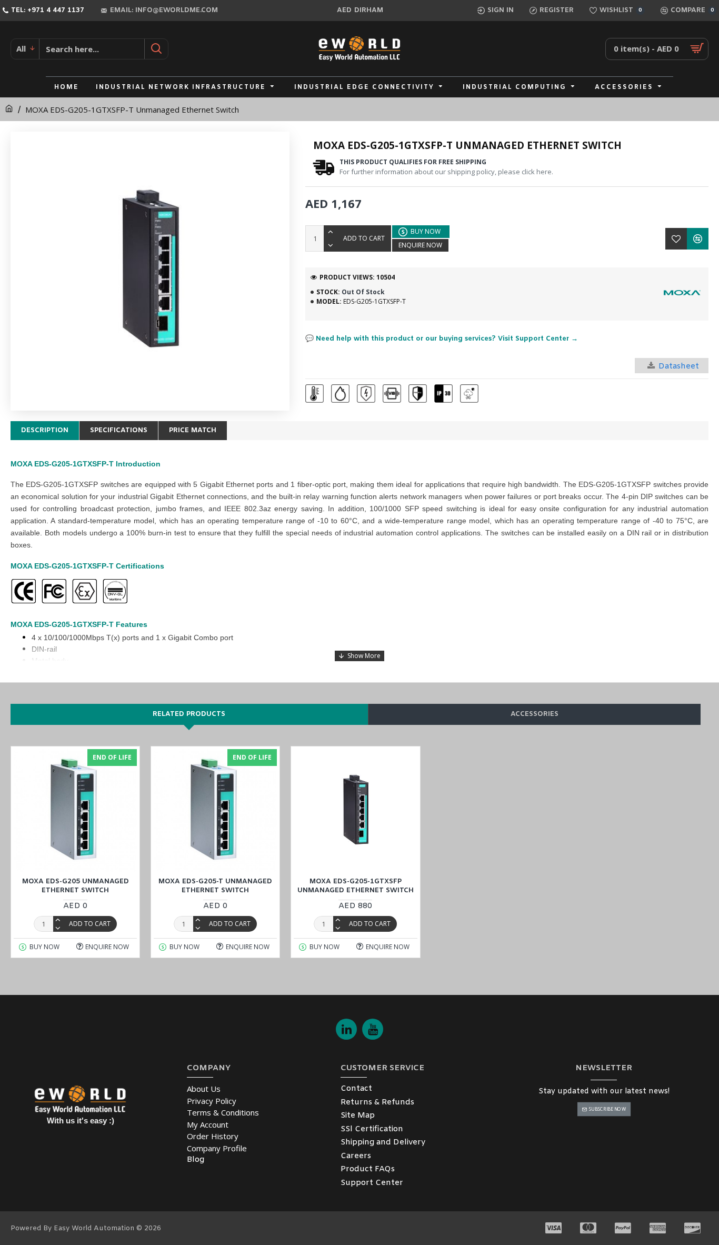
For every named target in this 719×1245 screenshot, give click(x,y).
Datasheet (678, 366)
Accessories (534, 714)
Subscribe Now (607, 1108)
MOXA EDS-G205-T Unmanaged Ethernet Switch (215, 886)
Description (44, 430)
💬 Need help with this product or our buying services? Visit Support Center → (441, 338)
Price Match (192, 430)
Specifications (118, 430)
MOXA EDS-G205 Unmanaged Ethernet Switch (75, 886)
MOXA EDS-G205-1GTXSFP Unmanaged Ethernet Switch (355, 886)
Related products (189, 714)
